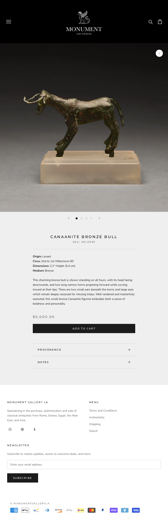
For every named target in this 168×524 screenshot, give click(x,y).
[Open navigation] (8, 21)
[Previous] (68, 218)
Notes (43, 362)
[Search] (151, 21)
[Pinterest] (22, 429)
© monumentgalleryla (30, 503)
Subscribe (22, 477)
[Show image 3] (86, 218)
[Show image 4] (91, 218)
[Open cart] (160, 21)
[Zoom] (159, 53)
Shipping (94, 424)
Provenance (49, 349)
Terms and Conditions (103, 411)
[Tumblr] (34, 429)
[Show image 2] (82, 218)
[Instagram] (10, 429)
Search (93, 431)
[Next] (99, 218)
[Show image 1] (77, 218)
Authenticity (96, 417)
